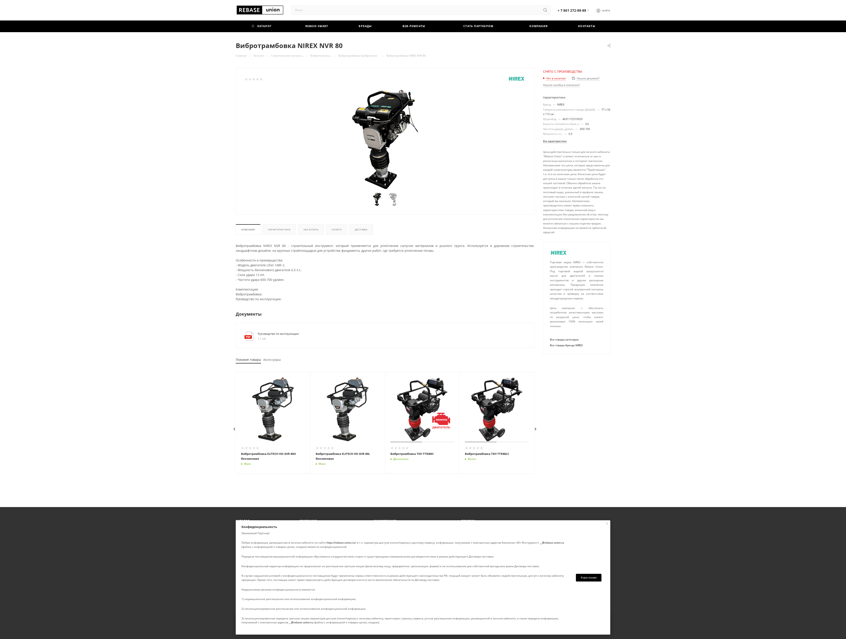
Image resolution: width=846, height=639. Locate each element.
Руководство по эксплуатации (278, 334)
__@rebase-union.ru (552, 543)
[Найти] (545, 10)
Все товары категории (564, 339)
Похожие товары (248, 359)
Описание (248, 229)
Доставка (361, 229)
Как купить (311, 229)
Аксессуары (272, 359)
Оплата (337, 229)
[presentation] (234, 429)
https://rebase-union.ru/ (341, 543)
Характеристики (279, 229)
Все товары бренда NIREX (566, 345)
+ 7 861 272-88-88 (572, 10)
